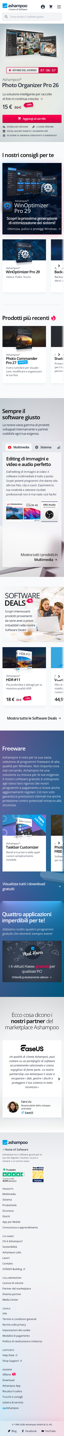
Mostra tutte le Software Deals (32, 718)
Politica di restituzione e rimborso (22, 1341)
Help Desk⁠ (8, 1355)
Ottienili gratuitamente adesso (30, 977)
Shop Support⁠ (10, 1361)
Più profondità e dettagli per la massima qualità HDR (24, 686)
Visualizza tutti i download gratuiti (23, 886)
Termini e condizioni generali (19, 1319)
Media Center (10, 1299)
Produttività (9, 1205)
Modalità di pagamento (16, 1335)
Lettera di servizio (12, 1402)
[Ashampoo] (15, 1142)
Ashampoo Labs (11, 1252)
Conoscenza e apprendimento (20, 1227)
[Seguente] (59, 266)
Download (8, 1380)
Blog (14, 1431)
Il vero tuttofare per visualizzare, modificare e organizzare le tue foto (24, 371)
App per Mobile (11, 1222)
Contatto (7, 1263)
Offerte (8, 1374)
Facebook (31, 1431)
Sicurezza (8, 1210)
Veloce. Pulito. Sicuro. (18, 277)
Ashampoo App (11, 1385)
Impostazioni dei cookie (16, 1330)
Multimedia (9, 1194)
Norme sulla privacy (14, 1324)
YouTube (50, 1431)
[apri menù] (59, 7)
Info (4, 1313)
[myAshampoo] (43, 7)
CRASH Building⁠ (12, 1269)
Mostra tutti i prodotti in (39, 557)
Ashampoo (10, 1408)
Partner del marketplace (16, 1288)
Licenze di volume (12, 1283)
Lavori (6, 1258)
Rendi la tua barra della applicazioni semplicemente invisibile (23, 856)
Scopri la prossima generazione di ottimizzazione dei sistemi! (32, 220)
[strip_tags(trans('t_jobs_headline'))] (38, 1174)
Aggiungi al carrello (34, 119)
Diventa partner (11, 1294)
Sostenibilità (9, 1246)
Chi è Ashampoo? (12, 1241)
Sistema (7, 1199)
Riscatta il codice (12, 1391)
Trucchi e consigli (12, 1397)
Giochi (6, 1216)
